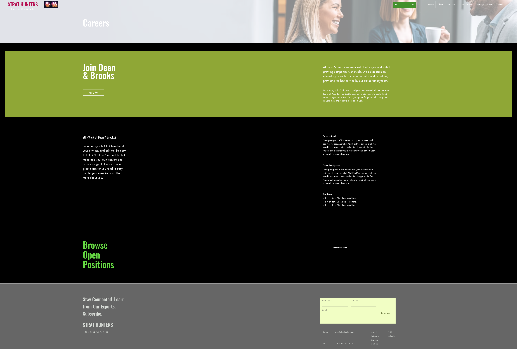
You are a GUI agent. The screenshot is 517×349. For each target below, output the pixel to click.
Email (324, 310)
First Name (327, 301)
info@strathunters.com (345, 332)
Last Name (355, 301)
